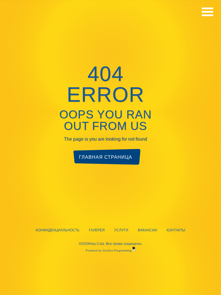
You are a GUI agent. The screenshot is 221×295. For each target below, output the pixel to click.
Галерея (97, 230)
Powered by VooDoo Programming (109, 250)
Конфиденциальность (57, 230)
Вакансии (147, 230)
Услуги (121, 230)
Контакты (176, 230)
